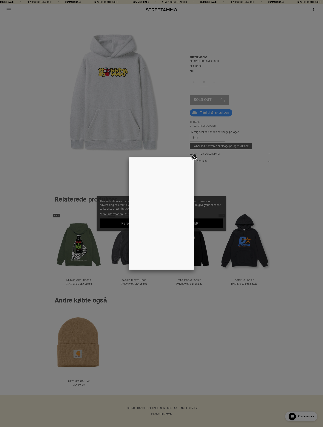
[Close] (194, 157)
